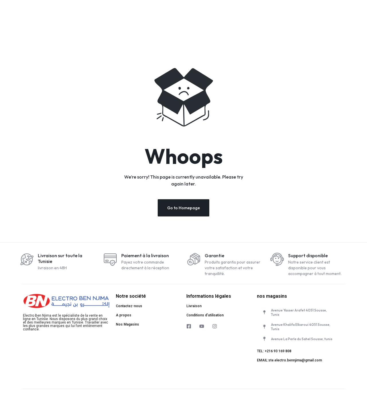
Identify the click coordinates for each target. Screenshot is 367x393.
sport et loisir (304, 14)
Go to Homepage (183, 207)
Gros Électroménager (47, 14)
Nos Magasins (127, 324)
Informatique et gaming (235, 14)
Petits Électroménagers (135, 14)
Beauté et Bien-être (344, 14)
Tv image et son (90, 14)
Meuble (274, 14)
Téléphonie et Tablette (185, 14)
